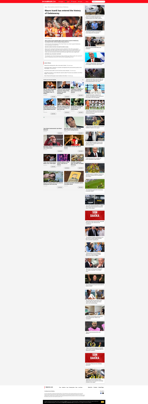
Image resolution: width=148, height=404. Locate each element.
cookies (65, 401)
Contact (95, 387)
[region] (74, 402)
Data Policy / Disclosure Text (67, 402)
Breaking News (72, 387)
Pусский (74, 1)
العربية (68, 1)
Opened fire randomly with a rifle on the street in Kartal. (58, 65)
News (76, 387)
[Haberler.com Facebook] (101, 393)
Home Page (101, 387)
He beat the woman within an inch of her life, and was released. (60, 70)
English (61, 1)
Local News (80, 387)
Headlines (64, 387)
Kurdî (81, 1)
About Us (90, 387)
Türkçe (86, 1)
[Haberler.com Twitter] (103, 393)
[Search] (104, 1)
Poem (60, 387)
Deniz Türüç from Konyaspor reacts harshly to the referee (58, 75)
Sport (67, 387)
